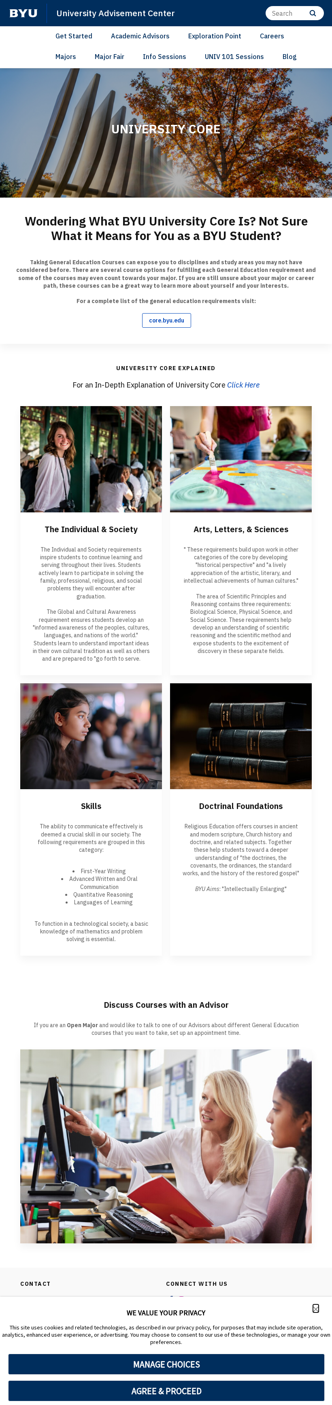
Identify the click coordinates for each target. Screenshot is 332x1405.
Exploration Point (214, 36)
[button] (316, 1308)
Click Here (243, 385)
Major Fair (109, 57)
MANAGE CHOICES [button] (166, 1364)
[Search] (313, 13)
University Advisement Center (115, 13)
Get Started (73, 36)
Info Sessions (164, 57)
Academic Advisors (140, 36)
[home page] (23, 13)
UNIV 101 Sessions (234, 57)
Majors (65, 57)
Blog (290, 57)
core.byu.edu (166, 320)
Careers (272, 36)
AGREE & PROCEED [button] (167, 1391)
